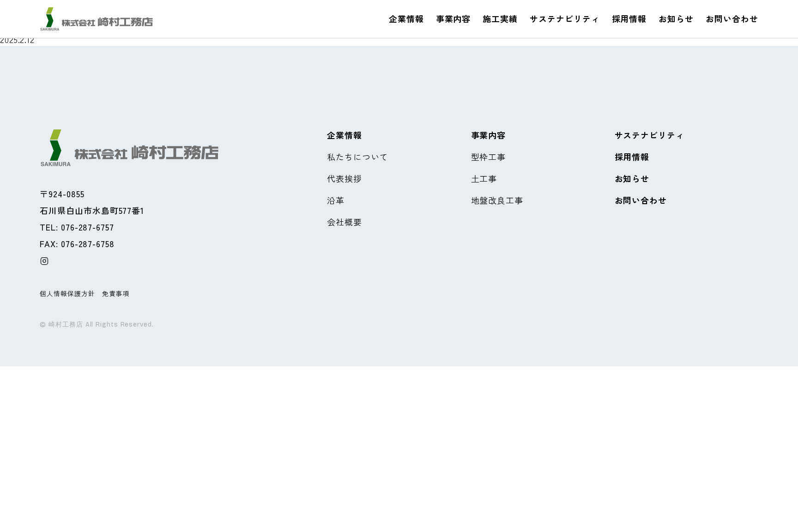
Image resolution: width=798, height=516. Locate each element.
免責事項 (116, 293)
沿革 (336, 200)
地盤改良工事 (497, 200)
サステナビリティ (564, 18)
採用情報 (629, 18)
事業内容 (453, 18)
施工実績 (500, 18)
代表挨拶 (344, 178)
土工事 (484, 178)
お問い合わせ (732, 18)
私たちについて (357, 157)
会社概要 (344, 222)
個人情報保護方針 (67, 293)
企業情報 (406, 18)
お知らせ (676, 18)
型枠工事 (488, 157)
